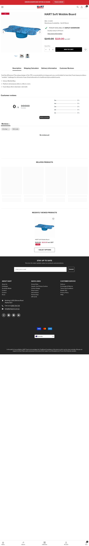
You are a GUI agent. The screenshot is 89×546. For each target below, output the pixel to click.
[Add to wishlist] (85, 49)
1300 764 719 (15, 306)
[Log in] (82, 7)
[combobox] (44, 336)
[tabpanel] (44, 140)
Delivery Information (49, 68)
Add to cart (69, 49)
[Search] (78, 7)
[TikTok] (13, 315)
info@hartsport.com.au (12, 309)
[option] (44, 2)
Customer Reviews (67, 68)
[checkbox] (15, 129)
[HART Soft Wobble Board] (44, 227)
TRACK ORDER (58, 2)
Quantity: (47, 46)
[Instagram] (9, 315)
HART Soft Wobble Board (42, 239)
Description (17, 68)
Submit (71, 269)
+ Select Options (44, 250)
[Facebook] (4, 315)
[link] (11, 196)
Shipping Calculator (31, 68)
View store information (55, 34)
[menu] (2, 7)
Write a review (44, 117)
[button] (3, 32)
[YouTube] (18, 315)
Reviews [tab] (6, 124)
